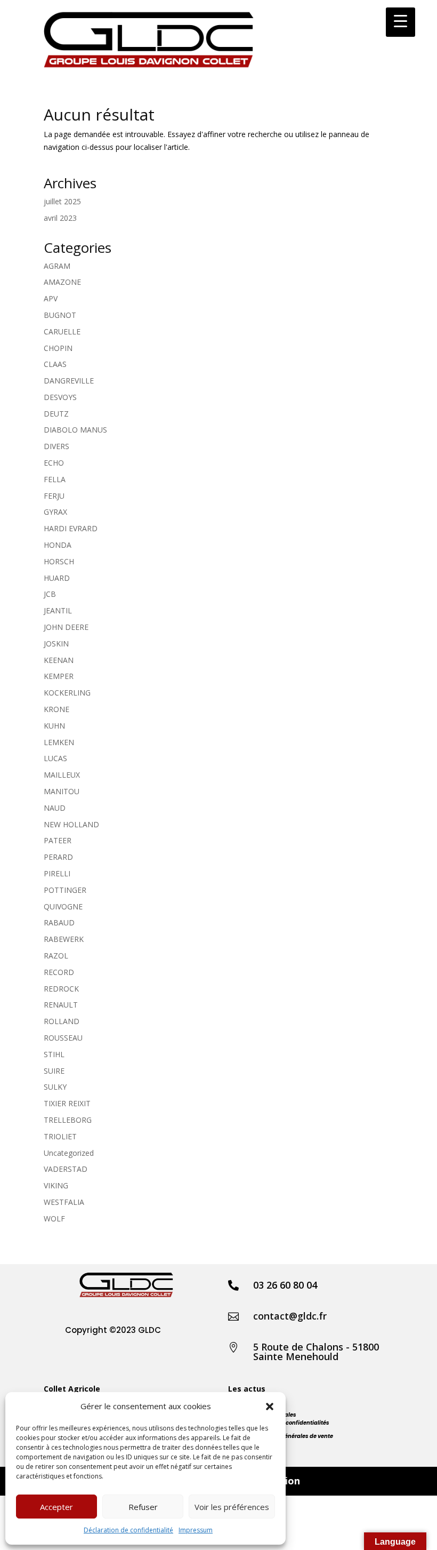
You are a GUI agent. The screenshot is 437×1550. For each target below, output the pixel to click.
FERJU (54, 496)
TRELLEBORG (68, 1120)
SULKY (55, 1087)
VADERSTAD (65, 1169)
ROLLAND (61, 1021)
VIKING (56, 1185)
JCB (50, 594)
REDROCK (61, 989)
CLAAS (55, 364)
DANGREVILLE (69, 380)
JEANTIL (58, 610)
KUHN (54, 726)
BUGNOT (60, 315)
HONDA (57, 545)
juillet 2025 (62, 201)
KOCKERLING (67, 693)
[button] (269, 1406)
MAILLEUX (62, 775)
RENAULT (61, 1005)
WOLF (54, 1218)
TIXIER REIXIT (67, 1103)
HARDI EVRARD (71, 528)
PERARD (58, 857)
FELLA (55, 479)
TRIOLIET (60, 1136)
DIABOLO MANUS (75, 430)
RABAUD (59, 922)
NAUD (55, 808)
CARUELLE (62, 331)
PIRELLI (57, 873)
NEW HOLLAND (71, 824)
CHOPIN (58, 348)
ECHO (54, 463)
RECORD (59, 972)
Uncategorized (69, 1153)
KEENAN (59, 660)
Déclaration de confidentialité (128, 1530)
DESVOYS (60, 397)
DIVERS (56, 446)
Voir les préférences (232, 1506)
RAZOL (56, 955)
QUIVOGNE (63, 906)
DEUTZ (56, 414)
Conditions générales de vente (291, 1436)
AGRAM (57, 266)
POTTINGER (65, 890)
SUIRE (54, 1071)
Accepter (56, 1506)
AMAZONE (62, 282)
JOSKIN (56, 643)
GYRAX (55, 512)
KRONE (56, 709)
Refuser (143, 1506)
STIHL (54, 1054)
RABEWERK (64, 939)
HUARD (57, 578)
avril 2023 (60, 218)
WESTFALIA (64, 1202)
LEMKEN (59, 742)
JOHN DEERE (66, 627)
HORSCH (59, 561)
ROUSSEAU (63, 1038)
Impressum (196, 1530)
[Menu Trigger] (400, 22)
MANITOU (61, 791)
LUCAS (55, 758)
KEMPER (59, 676)
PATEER (57, 840)
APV (51, 298)
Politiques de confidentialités (289, 1423)
